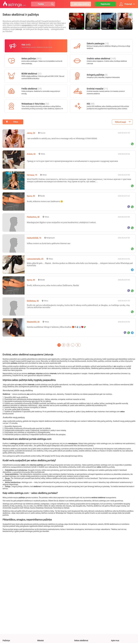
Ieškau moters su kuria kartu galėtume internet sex (48, 243)
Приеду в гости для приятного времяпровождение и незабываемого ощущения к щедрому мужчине (72, 161)
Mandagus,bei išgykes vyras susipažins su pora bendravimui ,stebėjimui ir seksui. (61, 222)
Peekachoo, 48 (33, 217)
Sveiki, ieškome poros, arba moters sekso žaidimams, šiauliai (53, 285)
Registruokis (105, 4)
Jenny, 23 (31, 133)
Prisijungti (128, 4)
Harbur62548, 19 (34, 238)
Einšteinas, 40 (33, 301)
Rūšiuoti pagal (120, 122)
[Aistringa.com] (14, 4)
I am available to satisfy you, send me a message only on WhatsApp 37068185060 (62, 138)
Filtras (15, 122)
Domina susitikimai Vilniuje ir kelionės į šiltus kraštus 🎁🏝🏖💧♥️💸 (56, 327)
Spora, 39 (31, 196)
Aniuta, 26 (31, 154)
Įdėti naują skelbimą (81, 4)
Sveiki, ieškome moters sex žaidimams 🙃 (45, 201)
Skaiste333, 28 (33, 322)
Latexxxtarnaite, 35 (35, 259)
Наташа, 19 (32, 175)
